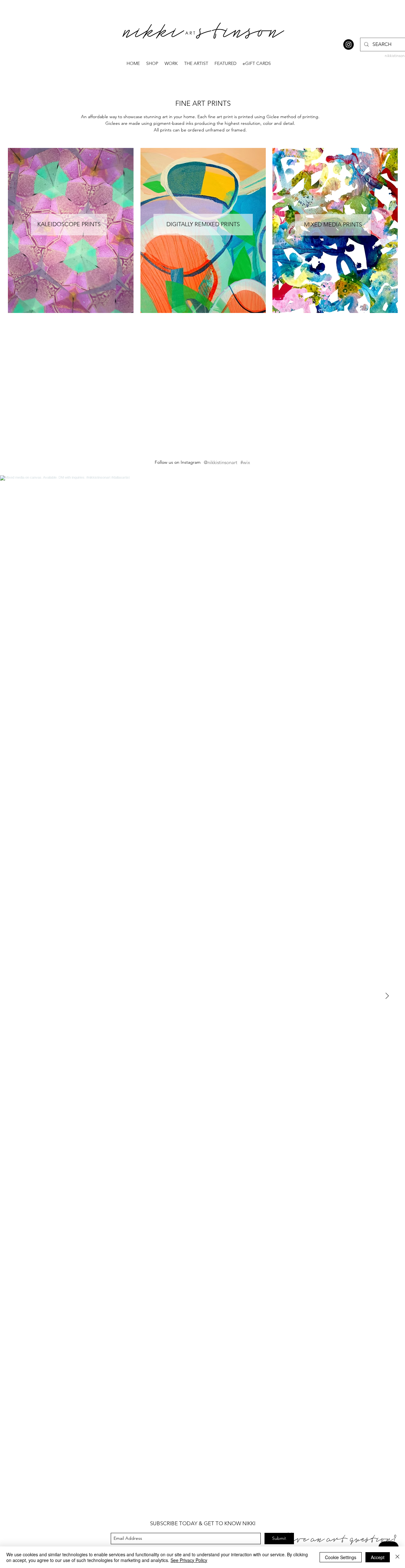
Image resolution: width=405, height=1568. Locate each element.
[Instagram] (348, 44)
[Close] (397, 1557)
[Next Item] (387, 996)
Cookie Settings (340, 1557)
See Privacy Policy (189, 1560)
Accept (377, 1557)
